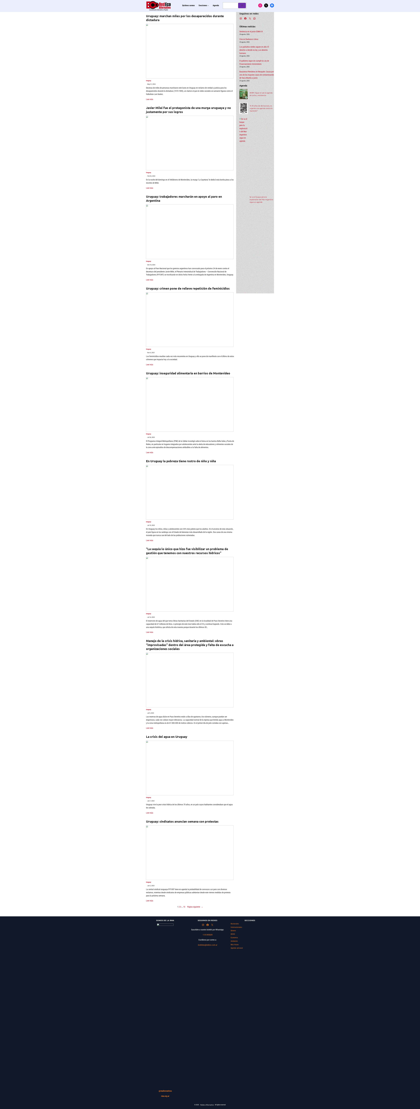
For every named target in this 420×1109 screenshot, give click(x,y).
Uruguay (148, 81)
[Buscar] (242, 5)
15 (184, 907)
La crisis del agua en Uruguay (166, 736)
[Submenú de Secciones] (208, 5)
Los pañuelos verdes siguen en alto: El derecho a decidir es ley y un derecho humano (254, 50)
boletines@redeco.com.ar (207, 945)
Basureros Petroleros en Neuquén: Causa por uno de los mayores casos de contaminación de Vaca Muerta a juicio (256, 74)
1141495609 (208, 935)
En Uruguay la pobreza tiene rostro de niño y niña (181, 461)
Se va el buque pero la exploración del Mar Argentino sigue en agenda (261, 199)
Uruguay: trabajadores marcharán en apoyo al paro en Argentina (184, 198)
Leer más (149, 99)
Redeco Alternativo (207, 1105)
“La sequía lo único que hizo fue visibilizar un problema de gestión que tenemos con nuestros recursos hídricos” (187, 551)
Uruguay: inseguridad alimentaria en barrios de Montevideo (188, 373)
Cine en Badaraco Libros (248, 39)
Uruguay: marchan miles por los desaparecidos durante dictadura (185, 18)
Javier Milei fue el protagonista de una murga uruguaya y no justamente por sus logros (188, 110)
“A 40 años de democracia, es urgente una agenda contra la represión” (261, 108)
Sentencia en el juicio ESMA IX (251, 31)
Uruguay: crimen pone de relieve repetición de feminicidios (188, 288)
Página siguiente (195, 907)
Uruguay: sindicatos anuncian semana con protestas (182, 821)
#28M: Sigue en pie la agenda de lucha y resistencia (261, 93)
